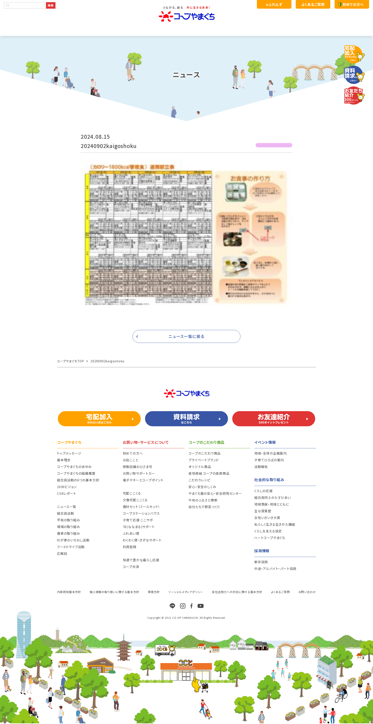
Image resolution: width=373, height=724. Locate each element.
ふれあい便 (131, 533)
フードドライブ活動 (71, 546)
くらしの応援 (263, 491)
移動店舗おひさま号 (137, 466)
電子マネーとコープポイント (143, 480)
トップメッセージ (69, 453)
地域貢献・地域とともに (271, 504)
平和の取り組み (68, 520)
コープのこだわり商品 (204, 453)
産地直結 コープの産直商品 (208, 473)
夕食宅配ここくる (135, 500)
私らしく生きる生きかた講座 (274, 524)
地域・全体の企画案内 (270, 453)
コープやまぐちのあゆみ (74, 466)
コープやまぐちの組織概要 (76, 473)
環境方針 (154, 592)
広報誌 (62, 553)
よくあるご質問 (312, 4)
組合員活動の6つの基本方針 (78, 480)
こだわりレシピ (199, 480)
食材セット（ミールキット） (141, 506)
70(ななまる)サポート (139, 526)
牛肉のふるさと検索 (202, 500)
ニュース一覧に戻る (187, 336)
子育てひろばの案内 (269, 460)
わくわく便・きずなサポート (142, 540)
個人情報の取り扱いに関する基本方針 (114, 592)
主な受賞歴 (262, 511)
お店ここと (130, 460)
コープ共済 (131, 566)
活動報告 (261, 466)
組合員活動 (65, 513)
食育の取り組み (68, 533)
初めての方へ (353, 4)
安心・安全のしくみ (202, 486)
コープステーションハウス (141, 513)
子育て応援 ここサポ (138, 520)
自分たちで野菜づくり (204, 506)
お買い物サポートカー (139, 473)
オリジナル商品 (199, 466)
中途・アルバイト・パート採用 (275, 568)
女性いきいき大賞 (267, 517)
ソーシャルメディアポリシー (185, 592)
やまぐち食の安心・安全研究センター (215, 493)
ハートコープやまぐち (269, 537)
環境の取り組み (68, 526)
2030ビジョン (67, 486)
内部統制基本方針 (69, 592)
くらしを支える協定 (268, 531)
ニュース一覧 (66, 506)
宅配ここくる (132, 493)
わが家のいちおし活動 (73, 540)
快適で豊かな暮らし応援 (141, 560)
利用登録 (129, 546)
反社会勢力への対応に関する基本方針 (237, 592)
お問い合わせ (307, 592)
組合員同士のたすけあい (272, 497)
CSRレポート (66, 493)
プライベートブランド (203, 460)
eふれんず (274, 4)
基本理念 (64, 460)
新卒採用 (261, 562)
